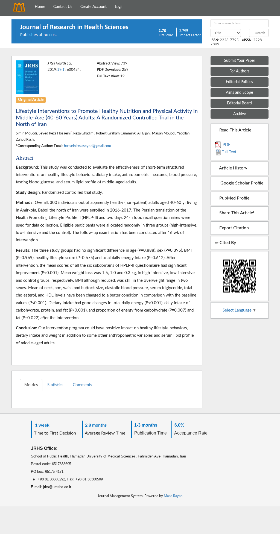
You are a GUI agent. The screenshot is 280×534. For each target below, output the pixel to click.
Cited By (227, 242)
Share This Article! (236, 213)
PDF (225, 145)
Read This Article (234, 130)
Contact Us (62, 7)
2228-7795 (229, 40)
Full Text (228, 152)
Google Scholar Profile (240, 183)
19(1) (61, 69)
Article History (232, 168)
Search (260, 32)
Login (119, 7)
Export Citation (233, 228)
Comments (82, 385)
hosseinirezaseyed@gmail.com (87, 146)
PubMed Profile (233, 198)
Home (40, 7)
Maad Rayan (173, 496)
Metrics (31, 385)
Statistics (55, 385)
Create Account (93, 7)
